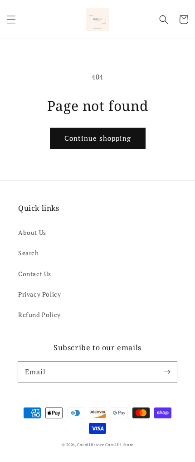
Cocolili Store (119, 444)
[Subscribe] (167, 372)
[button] (11, 20)
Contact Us (34, 273)
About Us (32, 232)
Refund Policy (39, 314)
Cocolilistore (90, 444)
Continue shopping (97, 138)
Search (28, 252)
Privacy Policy (39, 294)
